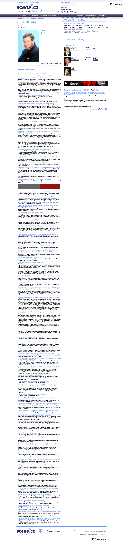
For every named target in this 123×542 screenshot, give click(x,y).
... (59, 63)
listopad (77, 32)
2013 (76, 27)
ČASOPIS (24, 15)
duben (79, 31)
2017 (92, 27)
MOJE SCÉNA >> (66, 2)
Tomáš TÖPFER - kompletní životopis (49, 63)
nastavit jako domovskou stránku (69, 12)
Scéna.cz (19, 4)
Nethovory (26, 17)
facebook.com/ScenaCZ (90, 15)
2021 (107, 27)
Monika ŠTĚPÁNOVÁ (75, 49)
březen (74, 31)
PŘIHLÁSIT (64, 7)
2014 (80, 27)
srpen (66, 32)
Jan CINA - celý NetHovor (97, 109)
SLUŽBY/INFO (53, 15)
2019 (99, 27)
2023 (69, 29)
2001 (73, 25)
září (70, 32)
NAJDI (57, 11)
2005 (88, 25)
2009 (103, 25)
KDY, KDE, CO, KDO (34, 15)
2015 (84, 27)
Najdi (84, 41)
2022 (65, 29)
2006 (92, 25)
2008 (100, 25)
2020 (103, 27)
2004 (84, 25)
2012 (73, 27)
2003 (80, 25)
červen (89, 31)
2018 (95, 27)
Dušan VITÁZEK (95, 59)
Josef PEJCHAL (74, 69)
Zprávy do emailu (22, 534)
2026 (80, 29)
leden (66, 31)
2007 (96, 25)
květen (84, 31)
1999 (65, 25)
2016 (88, 27)
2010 (65, 27)
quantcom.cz (80, 15)
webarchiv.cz (102, 15)
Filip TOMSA (95, 49)
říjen (73, 32)
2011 (69, 27)
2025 (77, 29)
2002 (77, 25)
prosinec (84, 32)
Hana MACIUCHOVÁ (75, 59)
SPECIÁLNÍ (44, 15)
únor (70, 31)
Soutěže (20, 17)
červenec (95, 31)
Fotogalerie (40, 17)
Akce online (33, 17)
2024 (73, 29)
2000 (69, 25)
